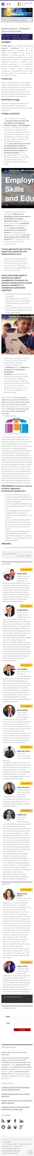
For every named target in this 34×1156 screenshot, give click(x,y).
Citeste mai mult (26, 569)
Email (8, 1023)
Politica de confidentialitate (10, 1153)
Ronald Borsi (22, 574)
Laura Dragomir (23, 787)
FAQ (3, 1144)
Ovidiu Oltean (22, 966)
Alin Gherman (22, 669)
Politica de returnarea (25, 1144)
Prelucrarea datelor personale (11, 1148)
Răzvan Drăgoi (22, 710)
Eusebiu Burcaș (22, 610)
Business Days (18, 1146)
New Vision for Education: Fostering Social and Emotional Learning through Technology (15, 411)
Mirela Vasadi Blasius (22, 895)
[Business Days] (25, 4)
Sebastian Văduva (23, 751)
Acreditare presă (7, 1146)
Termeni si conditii (12, 1144)
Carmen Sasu (21, 815)
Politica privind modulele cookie (11, 1151)
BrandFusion (7, 1141)
